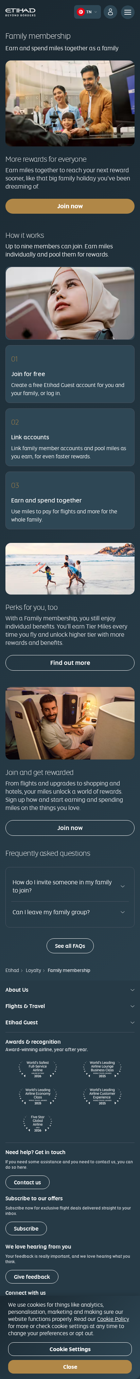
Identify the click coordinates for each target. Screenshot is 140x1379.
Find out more (70, 663)
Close (70, 1367)
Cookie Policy (113, 1318)
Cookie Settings (70, 1349)
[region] (70, 1337)
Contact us (27, 1182)
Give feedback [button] (32, 1276)
